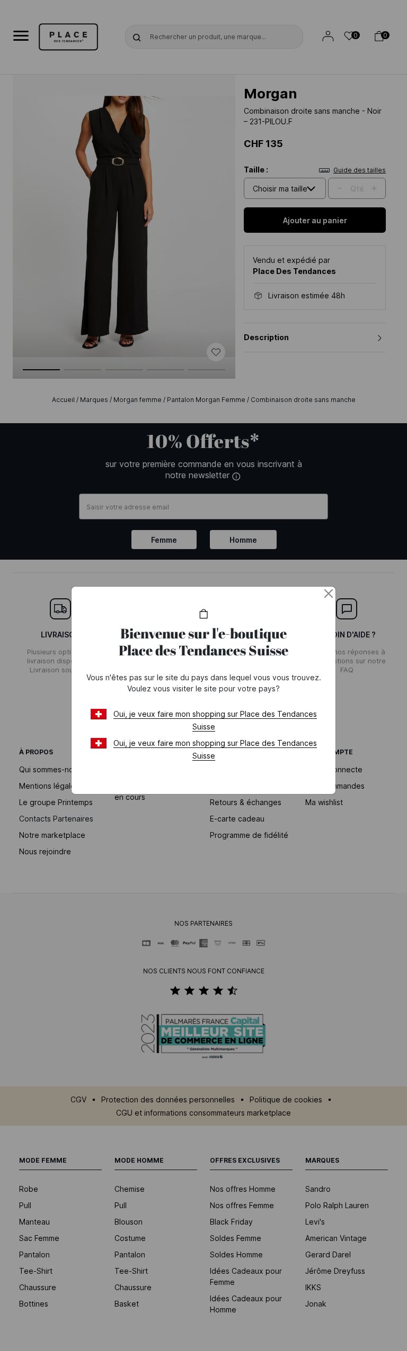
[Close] (328, 593)
